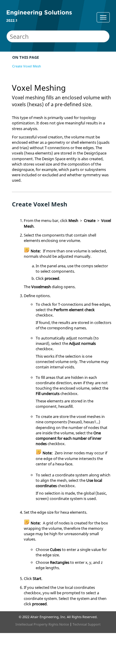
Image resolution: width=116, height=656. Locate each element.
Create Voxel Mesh (26, 66)
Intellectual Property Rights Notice (42, 624)
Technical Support (87, 624)
